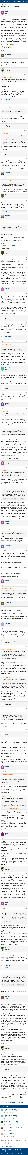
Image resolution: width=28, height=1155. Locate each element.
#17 (26, 467)
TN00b (3, 8)
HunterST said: (5, 108)
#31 (26, 971)
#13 (26, 341)
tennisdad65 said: (5, 588)
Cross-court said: (5, 180)
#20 (26, 585)
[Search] (26, 1)
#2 (26, 59)
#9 (26, 221)
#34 (26, 1073)
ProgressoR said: (5, 77)
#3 (26, 74)
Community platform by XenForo (13, 1153)
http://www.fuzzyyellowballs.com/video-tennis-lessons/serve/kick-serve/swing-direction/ (13, 244)
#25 (26, 738)
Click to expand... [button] (14, 500)
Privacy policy (18, 1149)
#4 (26, 105)
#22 (26, 628)
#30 (26, 953)
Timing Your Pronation (10, 1115)
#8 (26, 200)
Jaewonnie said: (5, 470)
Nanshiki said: (5, 713)
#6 (26, 158)
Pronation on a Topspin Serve (12, 1109)
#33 (26, 1052)
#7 (26, 177)
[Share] (25, 17)
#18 (26, 527)
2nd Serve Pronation (10, 1133)
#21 (26, 607)
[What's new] (23, 1)
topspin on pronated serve (12, 1121)
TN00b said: (4, 974)
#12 (26, 322)
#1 (26, 17)
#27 (26, 838)
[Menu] (2, 1)
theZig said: (4, 488)
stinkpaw (6, 1110)
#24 (26, 708)
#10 (26, 257)
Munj (5, 1129)
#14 (26, 373)
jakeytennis (6, 1122)
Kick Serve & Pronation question (13, 1127)
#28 (26, 873)
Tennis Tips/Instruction (13, 1110)
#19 (26, 550)
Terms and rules (10, 1149)
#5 (26, 130)
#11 (26, 293)
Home (2, 1151)
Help (23, 1149)
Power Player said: (6, 911)
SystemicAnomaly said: (7, 774)
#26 (26, 771)
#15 (26, 392)
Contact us (3, 1149)
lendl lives (6, 1135)
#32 (26, 1002)
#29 (26, 908)
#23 (26, 646)
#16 (26, 408)
